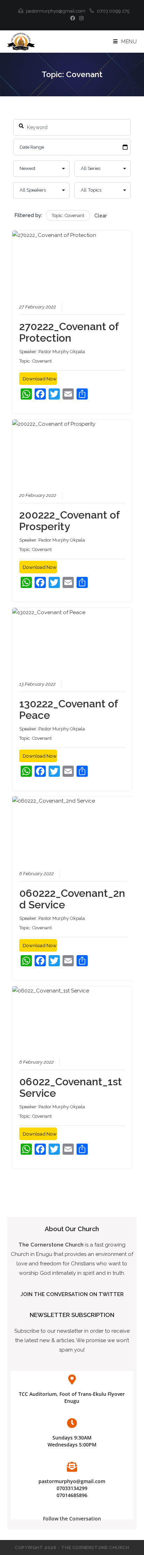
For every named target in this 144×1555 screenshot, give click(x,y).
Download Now (40, 378)
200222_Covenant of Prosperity (69, 521)
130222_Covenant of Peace (68, 709)
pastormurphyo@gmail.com (55, 11)
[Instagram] (80, 18)
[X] (64, 18)
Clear (100, 215)
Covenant (42, 361)
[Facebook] (72, 18)
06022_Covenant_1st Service (70, 1087)
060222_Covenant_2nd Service (72, 899)
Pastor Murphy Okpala (61, 351)
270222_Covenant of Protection (68, 332)
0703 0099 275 (113, 11)
